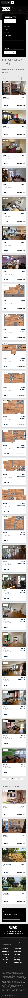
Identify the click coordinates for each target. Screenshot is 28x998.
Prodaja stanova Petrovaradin (10, 914)
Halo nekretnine (17, 951)
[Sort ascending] (18, 78)
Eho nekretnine (17, 953)
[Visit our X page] (15, 931)
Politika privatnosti (9, 933)
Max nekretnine (17, 957)
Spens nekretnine (5, 954)
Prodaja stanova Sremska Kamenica (11, 919)
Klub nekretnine (5, 953)
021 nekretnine (5, 948)
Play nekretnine (5, 957)
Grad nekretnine (5, 946)
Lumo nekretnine (17, 963)
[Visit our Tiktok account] (20, 931)
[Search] (12, 2)
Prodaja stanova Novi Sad (9, 911)
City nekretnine (17, 946)
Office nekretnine (5, 951)
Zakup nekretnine (18, 962)
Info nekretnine (17, 948)
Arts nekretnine (5, 960)
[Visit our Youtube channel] (13, 931)
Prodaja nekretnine (6, 963)
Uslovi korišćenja (19, 933)
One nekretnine (17, 960)
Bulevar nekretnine (18, 950)
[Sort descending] (20, 78)
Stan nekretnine (5, 956)
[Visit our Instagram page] (10, 931)
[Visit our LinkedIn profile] (18, 931)
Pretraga (8, 52)
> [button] (21, 779)
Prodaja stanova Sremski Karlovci (11, 916)
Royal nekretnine (5, 950)
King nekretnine (5, 959)
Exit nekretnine (17, 956)
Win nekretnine (17, 954)
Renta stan (4, 962)
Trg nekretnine (17, 959)
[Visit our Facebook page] (7, 931)
